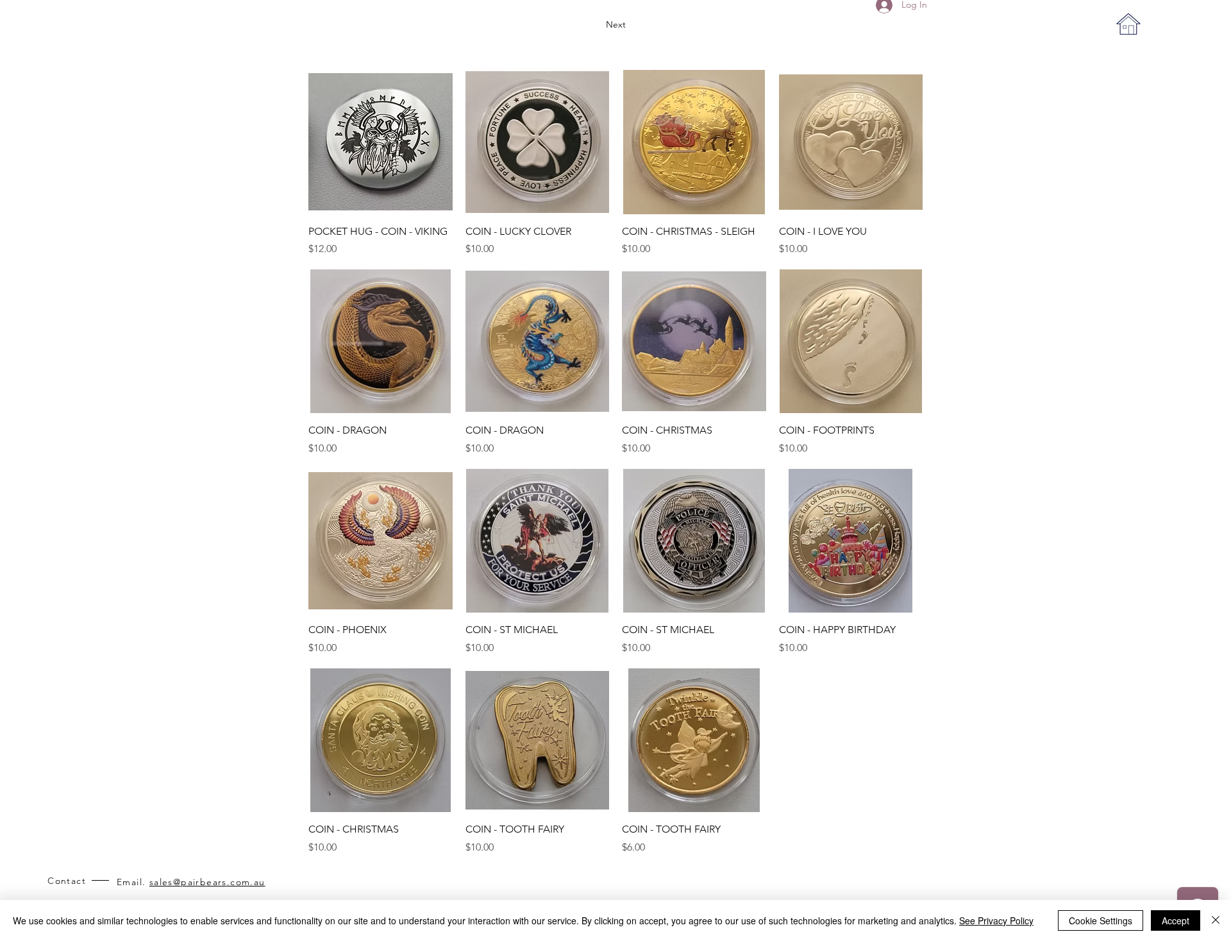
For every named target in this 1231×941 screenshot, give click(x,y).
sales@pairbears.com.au (207, 882)
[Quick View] (380, 142)
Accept (1175, 920)
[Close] (1215, 920)
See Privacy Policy (996, 920)
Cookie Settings (1100, 920)
